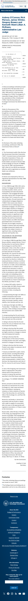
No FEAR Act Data (14, 540)
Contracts (14, 523)
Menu (21, 6)
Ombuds (14, 543)
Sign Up (14, 587)
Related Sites (14, 555)
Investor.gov (13, 552)
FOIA (14, 535)
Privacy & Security (14, 567)
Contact (14, 520)
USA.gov (13, 558)
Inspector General (14, 538)
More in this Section (7, 10)
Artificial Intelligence (14, 532)
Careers (14, 515)
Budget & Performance (14, 512)
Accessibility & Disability (14, 530)
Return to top (14, 496)
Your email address (14, 579)
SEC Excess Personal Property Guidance (14, 546)
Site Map (14, 570)
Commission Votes (14, 517)
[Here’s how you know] (14, 2)
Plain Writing (14, 565)
